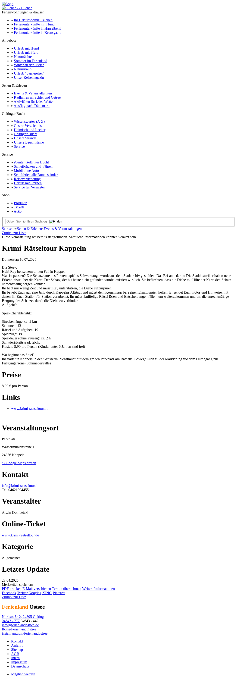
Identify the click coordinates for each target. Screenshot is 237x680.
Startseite (8, 229)
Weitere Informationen (98, 589)
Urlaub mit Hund (26, 48)
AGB (18, 211)
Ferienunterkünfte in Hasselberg (37, 28)
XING (47, 593)
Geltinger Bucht (25, 134)
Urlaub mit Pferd (26, 52)
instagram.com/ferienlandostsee (24, 633)
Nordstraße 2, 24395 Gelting (23, 617)
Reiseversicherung (27, 179)
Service (19, 146)
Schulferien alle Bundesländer (36, 175)
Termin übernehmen (66, 589)
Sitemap (17, 650)
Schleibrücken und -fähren (33, 166)
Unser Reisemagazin (29, 77)
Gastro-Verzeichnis (28, 126)
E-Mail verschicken (36, 589)
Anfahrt (16, 645)
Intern (15, 658)
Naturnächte (23, 57)
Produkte (20, 203)
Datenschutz (20, 666)
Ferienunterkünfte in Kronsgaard (38, 32)
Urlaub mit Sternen (28, 183)
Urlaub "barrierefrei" (29, 73)
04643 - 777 (11, 621)
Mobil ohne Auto (26, 170)
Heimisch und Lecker (29, 130)
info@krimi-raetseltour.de (20, 486)
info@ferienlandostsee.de (20, 625)
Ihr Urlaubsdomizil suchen (33, 20)
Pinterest (59, 593)
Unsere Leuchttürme (29, 142)
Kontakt (17, 641)
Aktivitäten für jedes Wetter (34, 101)
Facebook (9, 593)
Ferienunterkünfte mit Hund (34, 24)
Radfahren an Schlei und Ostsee (37, 97)
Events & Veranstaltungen (33, 93)
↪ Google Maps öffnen (19, 463)
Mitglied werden (23, 674)
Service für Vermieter (29, 187)
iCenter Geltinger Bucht (31, 162)
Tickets (19, 207)
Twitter (22, 593)
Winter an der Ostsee (29, 65)
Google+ (34, 593)
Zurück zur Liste (14, 233)
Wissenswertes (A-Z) (29, 121)
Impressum (19, 662)
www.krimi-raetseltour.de (29, 409)
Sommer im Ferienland (30, 61)
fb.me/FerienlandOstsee (19, 629)
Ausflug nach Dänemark (32, 106)
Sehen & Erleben (29, 229)
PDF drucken (12, 589)
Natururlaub (22, 69)
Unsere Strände (25, 138)
